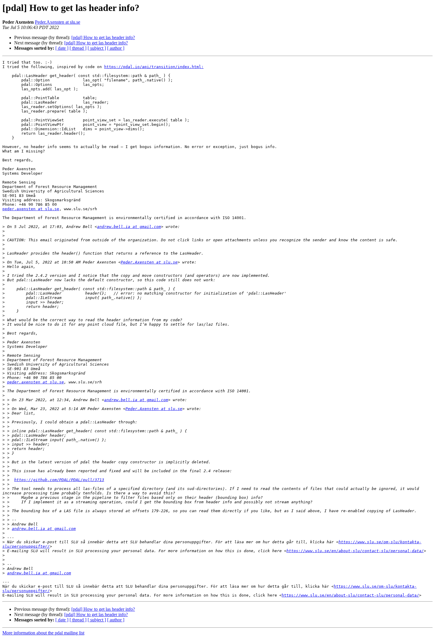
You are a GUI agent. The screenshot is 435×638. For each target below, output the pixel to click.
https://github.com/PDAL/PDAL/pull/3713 (59, 480)
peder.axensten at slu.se (30, 209)
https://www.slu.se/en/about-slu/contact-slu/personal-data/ (355, 551)
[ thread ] (78, 48)
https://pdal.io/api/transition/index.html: (154, 67)
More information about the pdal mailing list (43, 632)
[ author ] (115, 48)
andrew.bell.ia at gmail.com (129, 226)
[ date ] (61, 48)
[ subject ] (97, 48)
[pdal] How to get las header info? (103, 37)
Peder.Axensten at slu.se (57, 22)
